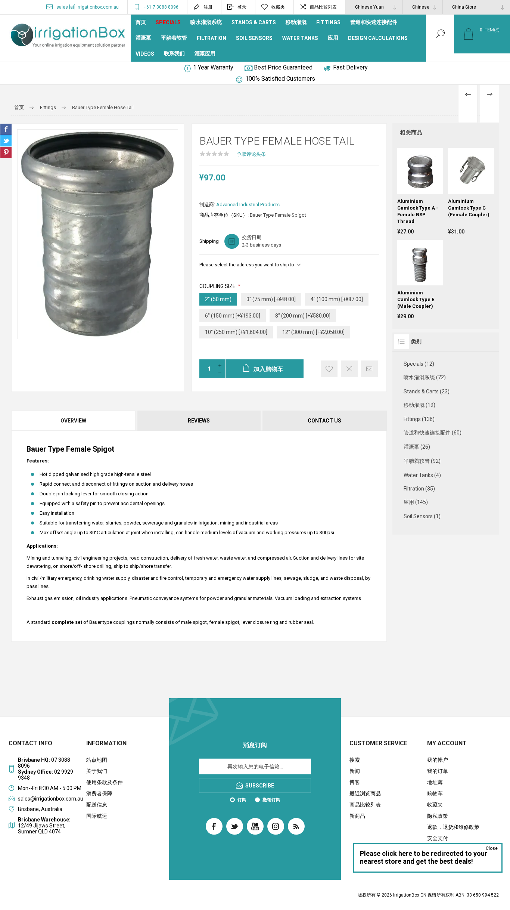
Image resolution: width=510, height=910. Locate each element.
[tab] (73, 421)
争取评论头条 (251, 154)
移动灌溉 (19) (419, 405)
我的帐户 (437, 760)
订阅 (241, 799)
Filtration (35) (419, 489)
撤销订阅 (271, 799)
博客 (354, 782)
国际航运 (96, 816)
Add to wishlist (329, 368)
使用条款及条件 (104, 782)
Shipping (209, 241)
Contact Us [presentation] (324, 421)
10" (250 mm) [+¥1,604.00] (236, 332)
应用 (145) (416, 502)
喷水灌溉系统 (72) (425, 377)
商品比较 (349, 368)
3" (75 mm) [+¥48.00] (271, 299)
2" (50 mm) (218, 299)
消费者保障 (99, 793)
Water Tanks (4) (422, 475)
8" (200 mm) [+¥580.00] (302, 316)
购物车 (435, 793)
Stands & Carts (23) (427, 391)
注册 (207, 7)
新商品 (357, 816)
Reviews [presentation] (199, 421)
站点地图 (96, 760)
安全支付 (437, 838)
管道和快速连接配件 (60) (432, 433)
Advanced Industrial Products (248, 204)
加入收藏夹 (462, 190)
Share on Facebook (6, 129)
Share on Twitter (6, 140)
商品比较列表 (323, 7)
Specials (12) (419, 364)
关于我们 (96, 771)
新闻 (354, 771)
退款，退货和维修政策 (453, 827)
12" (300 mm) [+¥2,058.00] (313, 332)
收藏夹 (435, 805)
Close (492, 848)
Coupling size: (218, 286)
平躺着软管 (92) (422, 461)
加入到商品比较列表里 (420, 190)
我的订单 (437, 771)
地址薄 (435, 782)
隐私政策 (437, 816)
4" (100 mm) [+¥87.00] (337, 299)
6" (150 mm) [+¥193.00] (232, 316)
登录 (241, 7)
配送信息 (96, 805)
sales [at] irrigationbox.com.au (87, 7)
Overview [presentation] (73, 421)
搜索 (354, 760)
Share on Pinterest (6, 152)
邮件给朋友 (369, 368)
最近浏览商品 (365, 793)
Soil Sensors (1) (422, 516)
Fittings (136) (419, 419)
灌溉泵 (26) (417, 447)
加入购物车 (427, 175)
